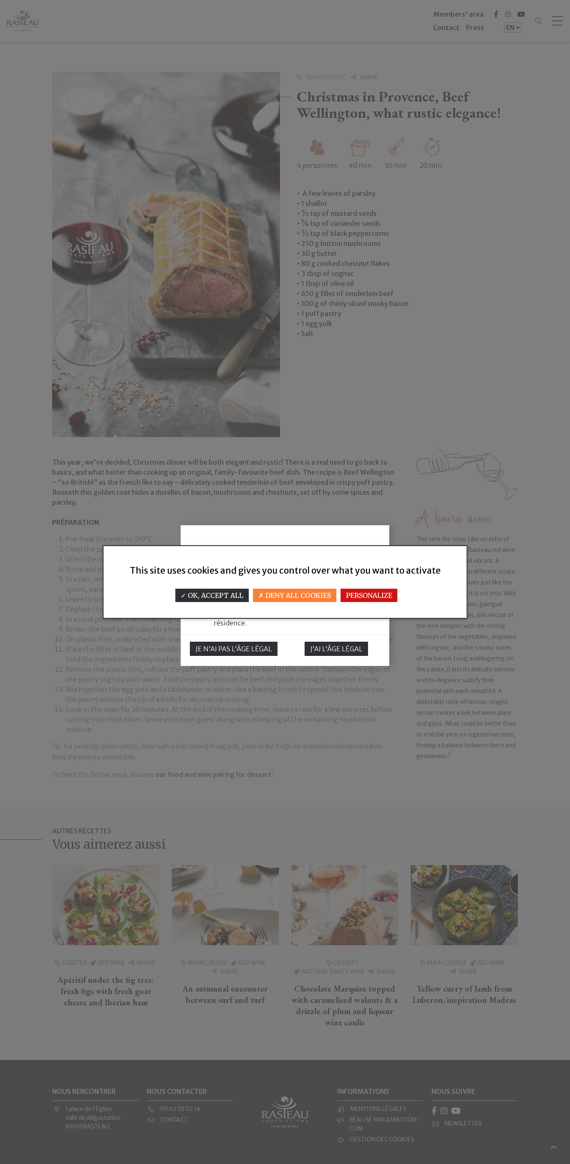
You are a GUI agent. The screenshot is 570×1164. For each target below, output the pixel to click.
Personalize (369, 595)
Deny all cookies (297, 595)
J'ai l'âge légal (336, 649)
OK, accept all (214, 595)
